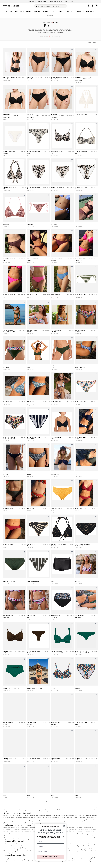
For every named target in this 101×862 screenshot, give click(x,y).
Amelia (53, 403)
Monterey (53, 688)
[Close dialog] (64, 826)
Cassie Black (6, 79)
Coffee (5, 652)
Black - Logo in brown (57, 545)
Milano (53, 760)
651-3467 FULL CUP (9, 331)
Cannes (77, 116)
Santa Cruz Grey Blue (57, 296)
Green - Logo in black (9, 581)
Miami (29, 545)
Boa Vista (77, 581)
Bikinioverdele (44, 36)
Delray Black (78, 80)
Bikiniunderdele (56, 36)
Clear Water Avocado (33, 581)
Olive (28, 367)
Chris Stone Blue (8, 403)
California (6, 224)
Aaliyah (29, 474)
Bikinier (55, 22)
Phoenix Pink (78, 260)
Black (52, 438)
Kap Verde (54, 617)
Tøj (44, 22)
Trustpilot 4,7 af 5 (67, 1)
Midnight (5, 724)
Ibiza (76, 296)
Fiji (75, 224)
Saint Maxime (55, 474)
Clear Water (30, 438)
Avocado (5, 760)
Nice (28, 153)
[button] (35, 5)
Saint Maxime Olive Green (34, 688)
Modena (77, 438)
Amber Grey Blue (80, 367)
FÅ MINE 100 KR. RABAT (50, 856)
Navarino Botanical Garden (58, 652)
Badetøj (49, 22)
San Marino (54, 224)
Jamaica (29, 260)
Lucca (76, 474)
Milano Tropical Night (9, 438)
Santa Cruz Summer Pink (34, 296)
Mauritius (29, 331)
